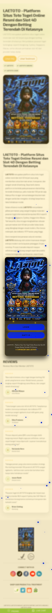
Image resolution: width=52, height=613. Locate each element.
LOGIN (26, 327)
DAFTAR (26, 335)
